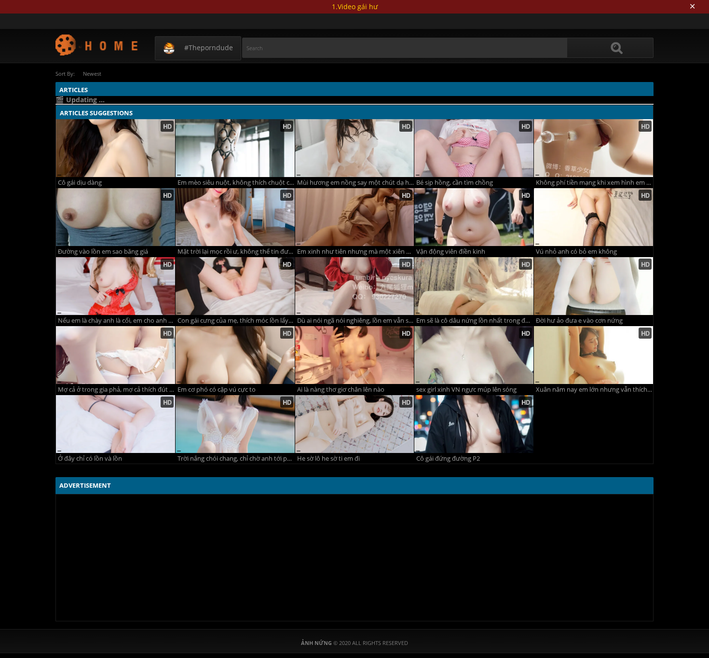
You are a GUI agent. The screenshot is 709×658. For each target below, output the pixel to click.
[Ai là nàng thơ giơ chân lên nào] (354, 355)
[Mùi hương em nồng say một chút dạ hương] (354, 148)
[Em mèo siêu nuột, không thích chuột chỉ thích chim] (235, 148)
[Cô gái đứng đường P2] (473, 424)
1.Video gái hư (355, 6)
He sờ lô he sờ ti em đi (328, 458)
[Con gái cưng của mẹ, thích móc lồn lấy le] (235, 286)
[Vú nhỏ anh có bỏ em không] (593, 217)
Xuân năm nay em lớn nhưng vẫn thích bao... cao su (594, 389)
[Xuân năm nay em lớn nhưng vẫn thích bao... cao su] (593, 355)
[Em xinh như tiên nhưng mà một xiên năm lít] (354, 217)
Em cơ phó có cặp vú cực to (216, 389)
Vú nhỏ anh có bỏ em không (576, 251)
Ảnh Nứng (97, 44)
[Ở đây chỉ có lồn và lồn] (115, 424)
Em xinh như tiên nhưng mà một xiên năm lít (355, 251)
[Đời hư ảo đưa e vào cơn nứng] (593, 286)
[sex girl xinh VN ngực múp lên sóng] (473, 355)
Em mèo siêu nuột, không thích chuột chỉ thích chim (236, 182)
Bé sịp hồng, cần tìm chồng (454, 182)
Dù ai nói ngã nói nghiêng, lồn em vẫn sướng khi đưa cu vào (355, 320)
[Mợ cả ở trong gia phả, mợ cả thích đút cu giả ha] (115, 355)
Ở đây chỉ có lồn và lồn (90, 458)
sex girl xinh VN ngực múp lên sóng (466, 389)
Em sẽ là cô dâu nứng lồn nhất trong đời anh (474, 320)
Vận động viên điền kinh (450, 251)
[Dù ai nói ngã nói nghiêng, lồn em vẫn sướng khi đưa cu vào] (354, 286)
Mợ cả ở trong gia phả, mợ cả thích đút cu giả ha (116, 389)
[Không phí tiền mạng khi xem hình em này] (593, 148)
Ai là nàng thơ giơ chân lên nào (340, 389)
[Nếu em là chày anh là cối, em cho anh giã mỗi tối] (115, 286)
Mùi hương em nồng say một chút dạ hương (355, 182)
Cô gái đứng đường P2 (448, 458)
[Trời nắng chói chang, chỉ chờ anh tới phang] (235, 424)
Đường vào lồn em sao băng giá (103, 251)
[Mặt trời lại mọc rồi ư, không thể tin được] (235, 217)
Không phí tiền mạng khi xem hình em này (594, 182)
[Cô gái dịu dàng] (115, 148)
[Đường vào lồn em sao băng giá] (115, 217)
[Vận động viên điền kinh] (473, 217)
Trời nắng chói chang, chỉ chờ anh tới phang (236, 458)
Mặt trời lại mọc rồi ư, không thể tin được (236, 251)
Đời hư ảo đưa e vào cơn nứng (579, 320)
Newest (92, 73)
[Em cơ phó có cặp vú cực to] (235, 355)
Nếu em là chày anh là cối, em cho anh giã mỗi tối (116, 320)
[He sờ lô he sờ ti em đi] (354, 424)
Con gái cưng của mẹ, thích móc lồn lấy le (236, 320)
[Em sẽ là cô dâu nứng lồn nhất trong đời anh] (473, 286)
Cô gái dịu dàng (80, 182)
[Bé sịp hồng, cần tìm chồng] (473, 148)
